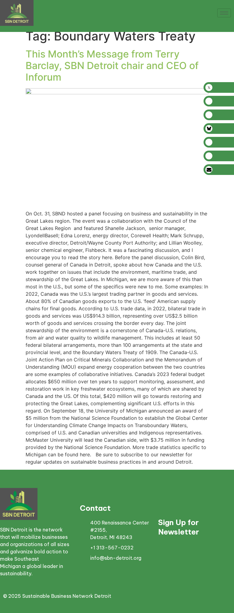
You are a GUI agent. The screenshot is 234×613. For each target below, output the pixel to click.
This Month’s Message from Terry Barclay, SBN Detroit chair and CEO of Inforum (112, 65)
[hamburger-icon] (224, 13)
